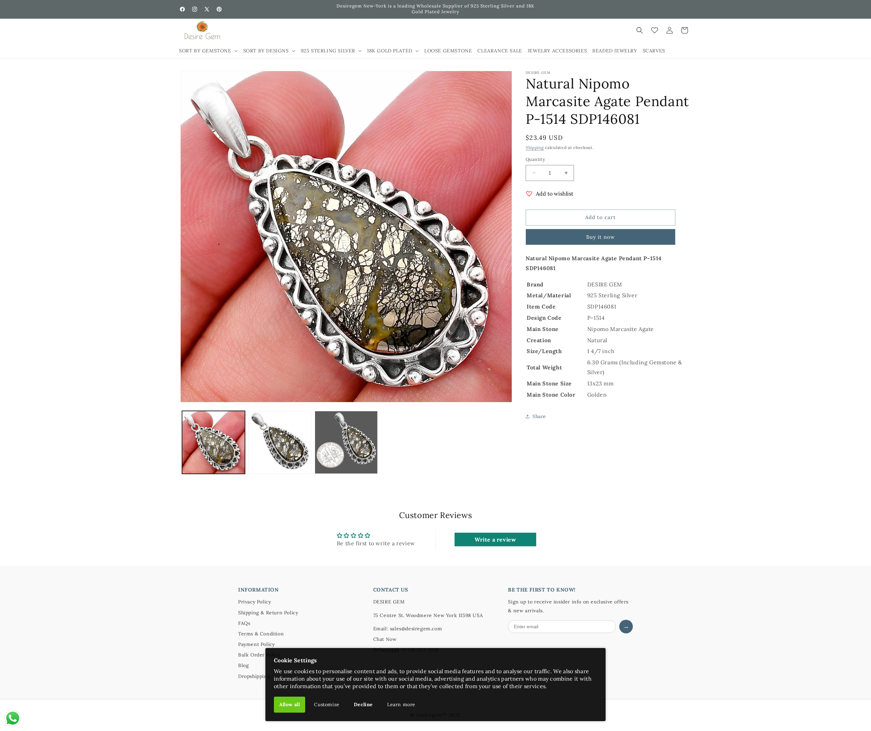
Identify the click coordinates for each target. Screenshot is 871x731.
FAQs (244, 623)
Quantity (535, 159)
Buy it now (600, 237)
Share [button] (539, 416)
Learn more (401, 704)
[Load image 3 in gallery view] (346, 442)
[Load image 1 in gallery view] (213, 442)
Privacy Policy (254, 602)
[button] (208, 51)
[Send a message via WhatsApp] (12, 718)
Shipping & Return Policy (268, 613)
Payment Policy (256, 644)
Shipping (535, 147)
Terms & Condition (261, 634)
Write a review (495, 539)
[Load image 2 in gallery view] (279, 442)
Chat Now (385, 639)
